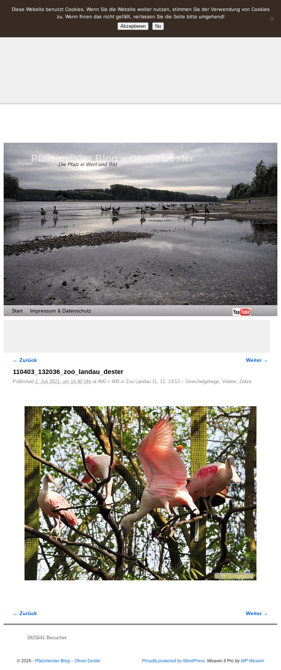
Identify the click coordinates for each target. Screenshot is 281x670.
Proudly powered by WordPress (173, 660)
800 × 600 (108, 381)
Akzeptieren (133, 26)
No (158, 26)
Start (17, 311)
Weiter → (257, 360)
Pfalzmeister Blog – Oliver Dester (112, 158)
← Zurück (25, 360)
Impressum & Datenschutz (60, 311)
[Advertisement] (140, 51)
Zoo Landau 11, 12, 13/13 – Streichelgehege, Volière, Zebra (188, 381)
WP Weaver (252, 660)
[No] (272, 18)
